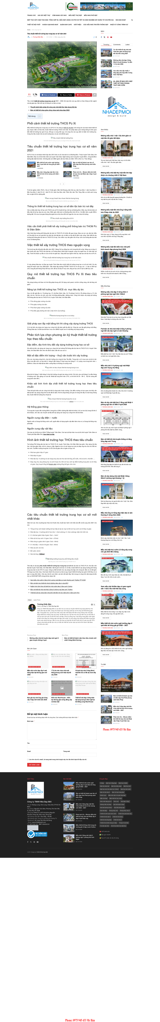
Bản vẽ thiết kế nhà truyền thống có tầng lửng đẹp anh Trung (116, 440)
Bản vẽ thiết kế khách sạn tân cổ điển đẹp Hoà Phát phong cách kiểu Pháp (84, 164)
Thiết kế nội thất (33, 25)
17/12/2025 (117, 269)
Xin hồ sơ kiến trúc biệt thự (118, 826)
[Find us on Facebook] (101, 37)
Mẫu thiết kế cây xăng (116, 798)
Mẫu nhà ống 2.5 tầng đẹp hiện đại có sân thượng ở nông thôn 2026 (116, 514)
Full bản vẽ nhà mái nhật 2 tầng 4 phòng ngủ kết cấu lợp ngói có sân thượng (116, 330)
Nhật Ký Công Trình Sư (119, 25)
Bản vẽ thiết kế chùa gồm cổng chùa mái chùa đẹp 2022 (50, 110)
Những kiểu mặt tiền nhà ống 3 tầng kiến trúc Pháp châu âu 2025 (116, 210)
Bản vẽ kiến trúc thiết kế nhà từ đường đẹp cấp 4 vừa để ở (49, 583)
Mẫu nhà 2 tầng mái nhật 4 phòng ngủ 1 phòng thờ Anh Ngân (85, 837)
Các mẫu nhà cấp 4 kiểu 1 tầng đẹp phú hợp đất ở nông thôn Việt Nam (122, 73)
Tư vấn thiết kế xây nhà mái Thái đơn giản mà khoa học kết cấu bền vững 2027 (122, 51)
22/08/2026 (40, 168)
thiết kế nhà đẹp (68, 128)
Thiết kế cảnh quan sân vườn (108, 813)
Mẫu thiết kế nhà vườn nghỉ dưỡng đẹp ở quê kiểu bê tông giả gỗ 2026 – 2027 (49, 164)
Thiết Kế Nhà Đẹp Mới (42, 852)
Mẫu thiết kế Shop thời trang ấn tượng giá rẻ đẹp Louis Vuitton (86, 826)
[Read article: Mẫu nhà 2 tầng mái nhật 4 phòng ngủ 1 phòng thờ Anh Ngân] (68, 838)
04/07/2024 (117, 554)
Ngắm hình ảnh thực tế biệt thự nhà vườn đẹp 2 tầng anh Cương (51, 586)
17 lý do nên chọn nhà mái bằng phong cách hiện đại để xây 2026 (61, 672)
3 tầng (102, 783)
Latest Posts (37, 600)
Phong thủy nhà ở (125, 810)
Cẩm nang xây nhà (59, 15)
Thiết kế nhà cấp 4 (105, 816)
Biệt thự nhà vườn (125, 789)
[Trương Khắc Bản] (32, 607)
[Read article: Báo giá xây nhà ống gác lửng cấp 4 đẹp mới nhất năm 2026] (38, 688)
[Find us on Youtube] (111, 37)
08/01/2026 (117, 407)
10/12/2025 (117, 195)
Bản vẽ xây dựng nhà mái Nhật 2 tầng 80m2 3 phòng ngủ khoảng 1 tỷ (115, 477)
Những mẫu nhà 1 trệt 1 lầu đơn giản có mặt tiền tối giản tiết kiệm (116, 136)
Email (29, 751)
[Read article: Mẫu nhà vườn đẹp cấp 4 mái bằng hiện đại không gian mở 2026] (38, 661)
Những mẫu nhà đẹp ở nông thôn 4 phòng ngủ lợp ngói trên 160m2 (114, 293)
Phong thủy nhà (113, 810)
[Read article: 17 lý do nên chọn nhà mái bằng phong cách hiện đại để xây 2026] (62, 661)
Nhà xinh (116, 801)
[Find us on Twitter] (104, 37)
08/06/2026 (117, 333)
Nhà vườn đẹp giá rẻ (105, 801)
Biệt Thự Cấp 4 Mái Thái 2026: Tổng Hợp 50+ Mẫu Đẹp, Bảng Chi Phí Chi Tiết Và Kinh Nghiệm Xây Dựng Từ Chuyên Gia (70, 20)
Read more (107, 166)
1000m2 (71, 401)
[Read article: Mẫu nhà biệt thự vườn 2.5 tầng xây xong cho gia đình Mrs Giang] (117, 565)
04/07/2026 (117, 443)
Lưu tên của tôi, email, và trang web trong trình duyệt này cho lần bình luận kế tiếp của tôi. (58, 759)
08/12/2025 (117, 232)
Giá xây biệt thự (44, 15)
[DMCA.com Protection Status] (32, 828)
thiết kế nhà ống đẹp (105, 819)
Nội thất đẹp (103, 810)
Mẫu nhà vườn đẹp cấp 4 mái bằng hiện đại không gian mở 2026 (37, 672)
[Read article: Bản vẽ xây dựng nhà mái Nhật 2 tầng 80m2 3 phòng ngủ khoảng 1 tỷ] (117, 491)
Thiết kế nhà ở (117, 819)
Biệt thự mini (127, 786)
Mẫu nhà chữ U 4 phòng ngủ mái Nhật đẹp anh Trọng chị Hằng (115, 366)
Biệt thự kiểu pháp (116, 786)
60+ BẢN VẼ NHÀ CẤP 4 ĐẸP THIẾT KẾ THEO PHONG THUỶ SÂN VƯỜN (122, 83)
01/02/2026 (54, 677)
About (29, 600)
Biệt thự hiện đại (104, 786)
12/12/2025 (117, 370)
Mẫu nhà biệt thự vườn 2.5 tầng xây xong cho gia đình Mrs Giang (116, 550)
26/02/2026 (117, 517)
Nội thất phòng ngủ (119, 807)
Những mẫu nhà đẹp (105, 804)
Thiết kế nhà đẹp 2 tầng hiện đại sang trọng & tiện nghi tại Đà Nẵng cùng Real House (85, 700)
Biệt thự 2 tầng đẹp (111, 783)
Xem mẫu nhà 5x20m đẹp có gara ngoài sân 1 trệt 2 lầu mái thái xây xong (116, 587)
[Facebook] (92, 604)
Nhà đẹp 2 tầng (125, 801)
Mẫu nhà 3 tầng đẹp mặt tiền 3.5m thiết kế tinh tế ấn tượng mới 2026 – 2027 (48, 174)
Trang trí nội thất (123, 823)
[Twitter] (94, 604)
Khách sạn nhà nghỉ (50, 25)
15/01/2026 (30, 702)
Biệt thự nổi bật (107, 521)
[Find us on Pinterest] (108, 37)
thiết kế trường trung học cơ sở (44, 101)
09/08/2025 (54, 704)
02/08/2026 (76, 178)
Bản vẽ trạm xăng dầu (118, 792)
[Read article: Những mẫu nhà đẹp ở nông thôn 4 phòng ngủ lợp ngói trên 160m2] (117, 307)
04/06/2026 (117, 591)
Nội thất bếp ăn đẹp (119, 804)
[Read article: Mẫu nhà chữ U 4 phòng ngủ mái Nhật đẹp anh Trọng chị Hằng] (117, 380)
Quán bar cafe (66, 25)
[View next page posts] (63, 184)
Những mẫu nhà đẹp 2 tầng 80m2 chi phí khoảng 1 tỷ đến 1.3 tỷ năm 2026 (122, 62)
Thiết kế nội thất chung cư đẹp (108, 823)
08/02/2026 (30, 677)
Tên (28, 743)
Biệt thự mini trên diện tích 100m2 (109, 789)
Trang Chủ (31, 15)
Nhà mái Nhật (121, 20)
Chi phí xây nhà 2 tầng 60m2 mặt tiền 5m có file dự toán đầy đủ (85, 672)
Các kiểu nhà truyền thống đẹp (95, 25)
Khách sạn (103, 795)
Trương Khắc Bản (38, 37)
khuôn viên (52, 464)
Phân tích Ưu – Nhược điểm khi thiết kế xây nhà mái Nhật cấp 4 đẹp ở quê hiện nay (84, 174)
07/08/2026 (40, 178)
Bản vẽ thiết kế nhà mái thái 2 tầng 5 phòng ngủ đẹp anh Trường (51, 589)
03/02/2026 (117, 480)
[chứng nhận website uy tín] (44, 834)
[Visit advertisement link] (99, 6)
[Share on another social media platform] (95, 95)
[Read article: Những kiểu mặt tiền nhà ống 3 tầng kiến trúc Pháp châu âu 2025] (117, 222)
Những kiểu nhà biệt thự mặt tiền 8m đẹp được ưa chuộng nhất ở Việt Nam (116, 173)
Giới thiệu (77, 25)
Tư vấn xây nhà (104, 826)
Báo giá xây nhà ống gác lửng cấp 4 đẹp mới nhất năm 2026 (37, 699)
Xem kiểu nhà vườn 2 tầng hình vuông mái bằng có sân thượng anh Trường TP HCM (57, 580)
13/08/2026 (76, 168)
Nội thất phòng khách (106, 807)
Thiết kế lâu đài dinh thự (125, 813)
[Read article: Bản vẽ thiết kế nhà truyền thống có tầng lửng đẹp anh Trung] (117, 454)
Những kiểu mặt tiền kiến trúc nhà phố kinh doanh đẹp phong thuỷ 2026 (115, 248)
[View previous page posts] (60, 184)
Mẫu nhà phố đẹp (90, 15)
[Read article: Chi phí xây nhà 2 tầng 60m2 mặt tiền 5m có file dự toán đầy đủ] (86, 661)
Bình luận (31, 721)
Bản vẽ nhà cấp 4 (105, 792)
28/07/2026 (117, 157)
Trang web (66, 751)
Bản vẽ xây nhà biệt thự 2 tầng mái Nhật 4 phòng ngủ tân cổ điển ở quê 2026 (116, 403)
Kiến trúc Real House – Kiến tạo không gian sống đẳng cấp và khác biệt (61, 700)
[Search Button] (132, 20)
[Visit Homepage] (33, 6)
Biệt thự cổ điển (123, 783)
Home (28, 29)
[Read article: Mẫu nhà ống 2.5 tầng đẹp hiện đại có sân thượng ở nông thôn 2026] (117, 528)
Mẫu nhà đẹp (103, 798)
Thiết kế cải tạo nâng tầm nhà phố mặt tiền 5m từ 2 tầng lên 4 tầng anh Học (54, 593)
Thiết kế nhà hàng (117, 816)
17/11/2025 (117, 296)
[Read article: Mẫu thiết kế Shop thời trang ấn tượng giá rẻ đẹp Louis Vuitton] (68, 828)
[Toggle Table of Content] (38, 116)
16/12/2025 (78, 704)
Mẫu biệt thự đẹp (75, 15)
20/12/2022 (49, 37)
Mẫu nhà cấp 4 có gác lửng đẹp (117, 795)
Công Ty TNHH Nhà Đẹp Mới (51, 606)
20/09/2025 (78, 677)
